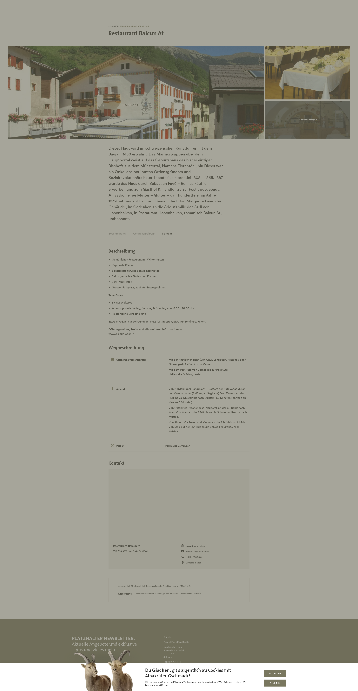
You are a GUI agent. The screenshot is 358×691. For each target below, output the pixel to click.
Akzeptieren (275, 674)
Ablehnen (275, 683)
